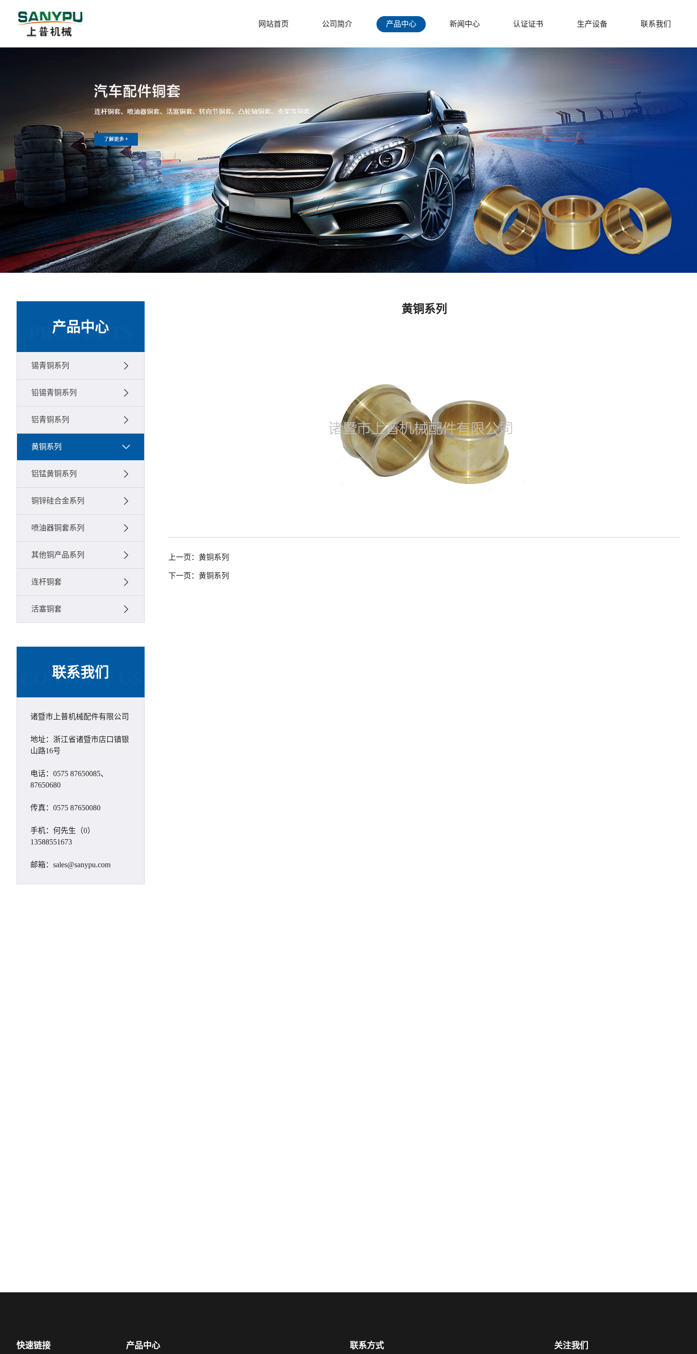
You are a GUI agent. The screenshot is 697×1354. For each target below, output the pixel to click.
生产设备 (592, 24)
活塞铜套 (46, 609)
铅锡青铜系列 (54, 393)
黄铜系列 (46, 447)
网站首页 (273, 24)
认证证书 (528, 24)
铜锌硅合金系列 (57, 501)
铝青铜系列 (50, 420)
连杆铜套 (46, 582)
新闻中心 (464, 24)
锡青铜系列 (50, 366)
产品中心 (401, 24)
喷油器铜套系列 (57, 528)
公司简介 (337, 24)
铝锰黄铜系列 (54, 474)
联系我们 (656, 24)
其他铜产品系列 (57, 555)
